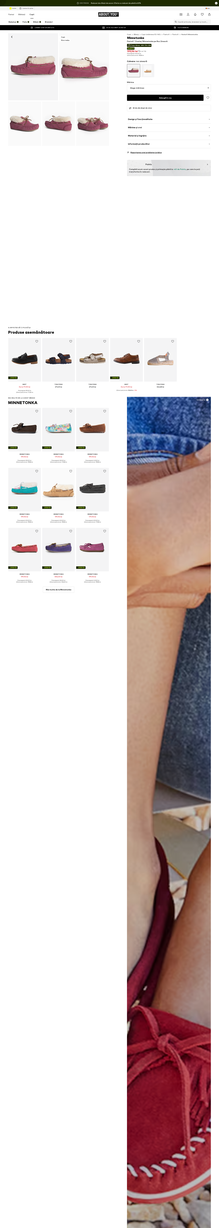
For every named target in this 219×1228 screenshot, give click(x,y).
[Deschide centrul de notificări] (195, 14)
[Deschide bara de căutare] (175, 22)
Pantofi (166, 34)
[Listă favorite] (202, 14)
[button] (169, 88)
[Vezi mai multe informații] (24, 394)
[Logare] (188, 14)
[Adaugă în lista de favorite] (208, 98)
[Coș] (209, 14)
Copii (32, 14)
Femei (11, 14)
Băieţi (136, 34)
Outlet (14, 8)
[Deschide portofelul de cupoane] (180, 14)
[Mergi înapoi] (11, 37)
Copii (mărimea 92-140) (151, 34)
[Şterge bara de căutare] (209, 22)
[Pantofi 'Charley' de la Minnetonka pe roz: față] (33, 66)
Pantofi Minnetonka (189, 34)
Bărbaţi (21, 14)
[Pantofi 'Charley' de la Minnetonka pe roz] (24, 123)
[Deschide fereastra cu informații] (216, 3)
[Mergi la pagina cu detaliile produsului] (133, 70)
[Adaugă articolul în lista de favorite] (36, 341)
